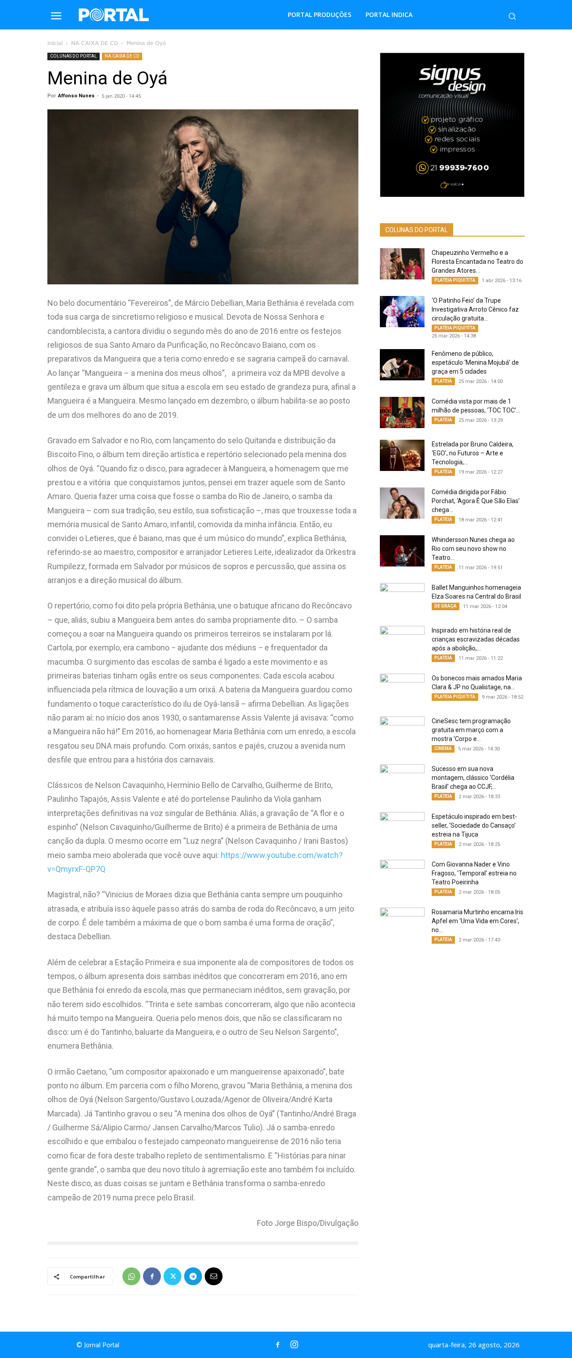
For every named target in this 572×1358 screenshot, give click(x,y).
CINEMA (443, 748)
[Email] (214, 1276)
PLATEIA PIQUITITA (454, 280)
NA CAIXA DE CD (94, 43)
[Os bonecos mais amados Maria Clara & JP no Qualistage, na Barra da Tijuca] (402, 689)
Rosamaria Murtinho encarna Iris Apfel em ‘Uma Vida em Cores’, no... (477, 920)
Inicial (55, 43)
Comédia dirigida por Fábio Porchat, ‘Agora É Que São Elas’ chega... (476, 500)
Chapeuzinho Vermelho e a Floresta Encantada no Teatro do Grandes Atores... (477, 261)
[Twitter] (172, 1276)
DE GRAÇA (445, 606)
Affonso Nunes (76, 96)
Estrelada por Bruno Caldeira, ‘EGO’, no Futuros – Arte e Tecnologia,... (472, 453)
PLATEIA (443, 381)
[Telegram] (193, 1276)
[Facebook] (152, 1276)
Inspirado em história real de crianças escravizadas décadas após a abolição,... (476, 639)
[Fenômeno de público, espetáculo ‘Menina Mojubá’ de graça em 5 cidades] (402, 364)
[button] (512, 16)
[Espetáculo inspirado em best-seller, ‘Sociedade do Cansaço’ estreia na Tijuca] (402, 827)
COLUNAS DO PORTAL (73, 56)
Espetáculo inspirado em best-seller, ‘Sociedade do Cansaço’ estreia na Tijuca (474, 825)
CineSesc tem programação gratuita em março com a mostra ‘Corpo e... (471, 729)
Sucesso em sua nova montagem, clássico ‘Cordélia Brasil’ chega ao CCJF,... (473, 777)
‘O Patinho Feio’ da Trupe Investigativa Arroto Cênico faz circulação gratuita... (475, 309)
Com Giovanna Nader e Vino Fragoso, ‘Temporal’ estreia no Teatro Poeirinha (474, 873)
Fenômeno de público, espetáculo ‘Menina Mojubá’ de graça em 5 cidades (475, 362)
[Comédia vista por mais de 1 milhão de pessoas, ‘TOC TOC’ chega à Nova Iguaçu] (402, 412)
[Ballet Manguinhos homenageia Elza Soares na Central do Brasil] (402, 598)
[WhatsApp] (131, 1276)
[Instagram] (294, 1345)
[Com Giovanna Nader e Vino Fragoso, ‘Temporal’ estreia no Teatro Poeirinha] (402, 875)
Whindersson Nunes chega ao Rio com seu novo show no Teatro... (473, 548)
